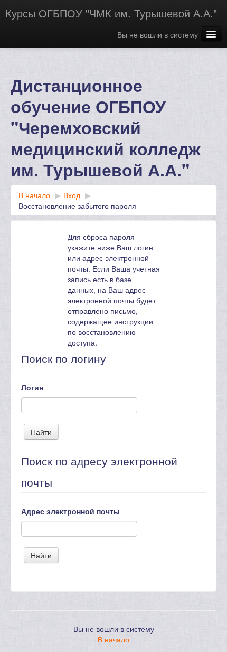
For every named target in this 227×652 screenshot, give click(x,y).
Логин (32, 387)
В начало (113, 639)
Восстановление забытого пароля (77, 205)
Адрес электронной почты (70, 511)
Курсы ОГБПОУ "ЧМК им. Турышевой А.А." (111, 13)
